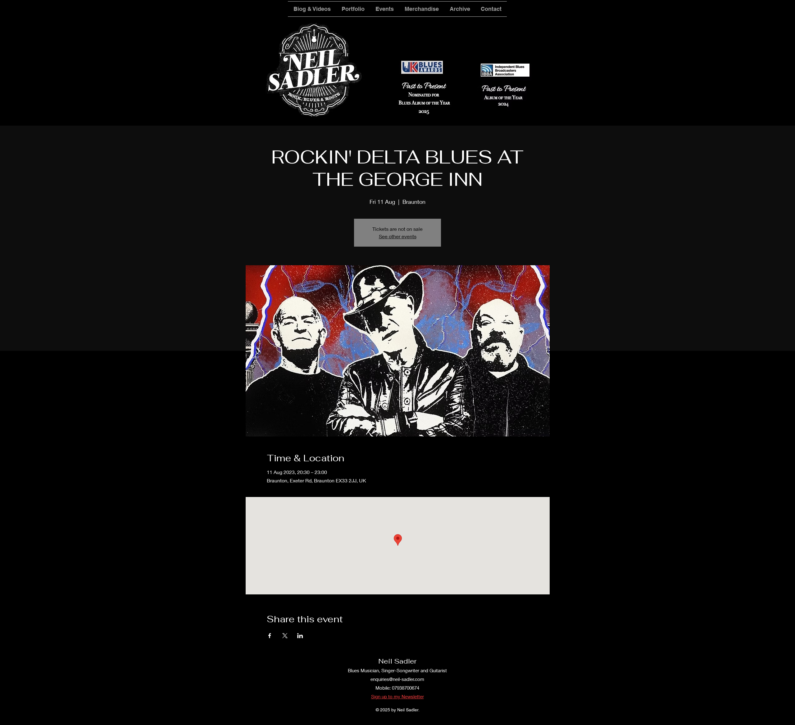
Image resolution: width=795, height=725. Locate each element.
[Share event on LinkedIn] (300, 635)
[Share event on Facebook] (270, 635)
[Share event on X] (285, 635)
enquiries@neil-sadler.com (397, 679)
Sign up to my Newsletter (397, 696)
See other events (397, 236)
